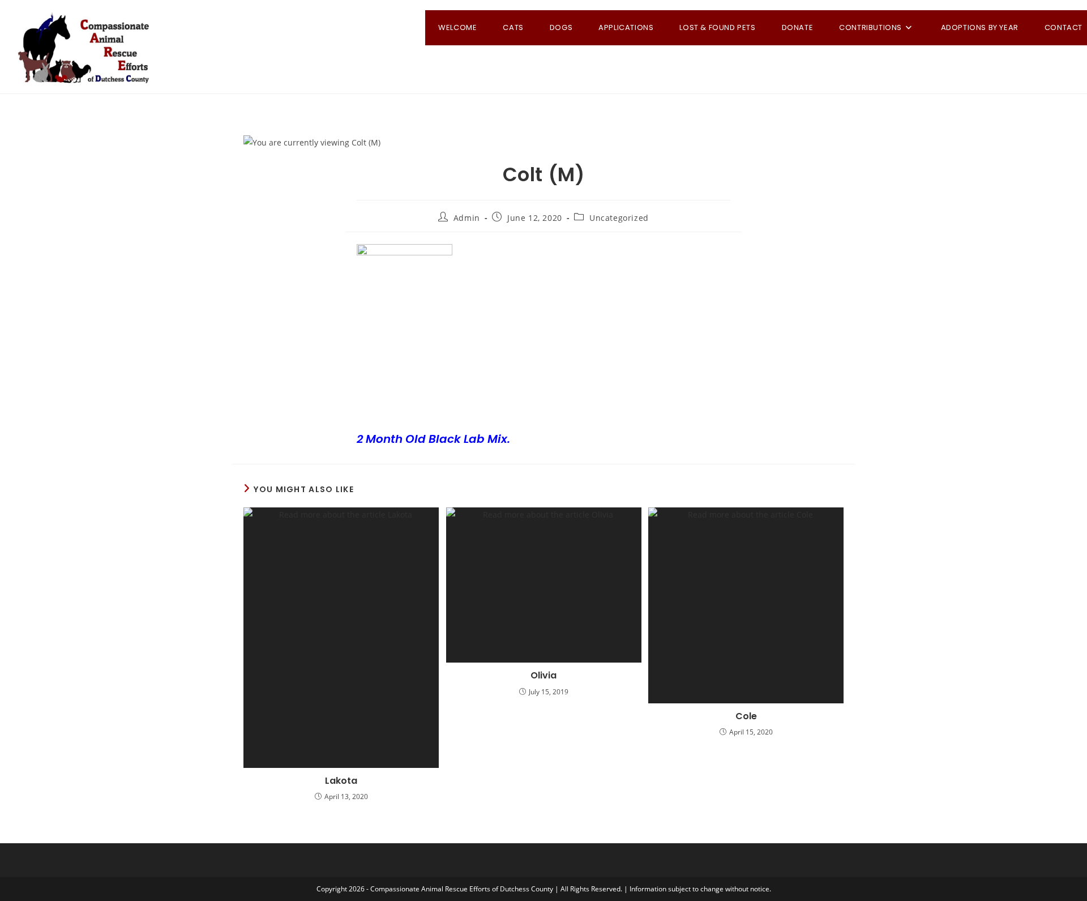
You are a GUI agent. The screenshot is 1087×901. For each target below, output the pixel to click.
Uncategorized (619, 217)
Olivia (543, 675)
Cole (746, 716)
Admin (466, 217)
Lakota (341, 781)
